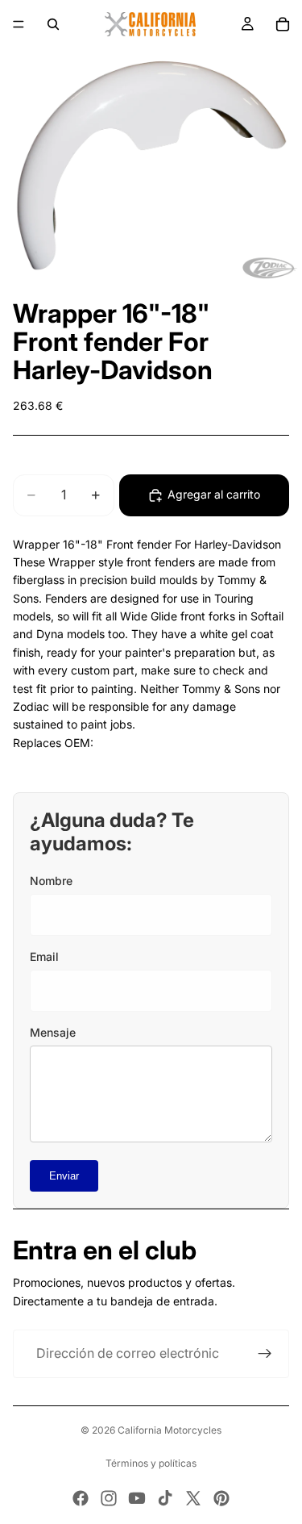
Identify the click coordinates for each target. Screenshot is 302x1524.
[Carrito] (282, 24)
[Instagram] (108, 1498)
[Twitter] (193, 1498)
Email (44, 956)
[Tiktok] (165, 1498)
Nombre (51, 880)
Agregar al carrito (214, 494)
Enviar (64, 1176)
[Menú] (18, 24)
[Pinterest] (221, 1498)
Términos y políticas (151, 1463)
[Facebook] (80, 1498)
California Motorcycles (169, 1430)
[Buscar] (53, 24)
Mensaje (53, 1032)
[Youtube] (137, 1498)
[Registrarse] (265, 1354)
